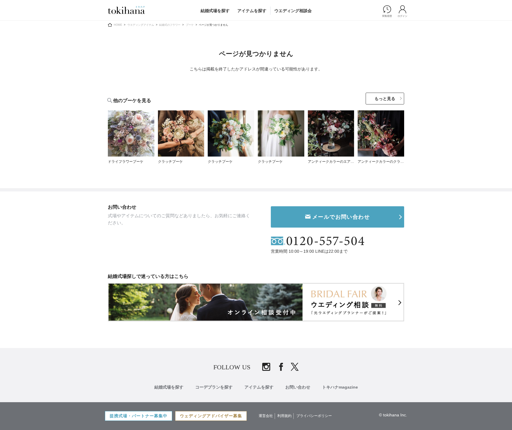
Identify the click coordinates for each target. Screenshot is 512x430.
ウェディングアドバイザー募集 (211, 415)
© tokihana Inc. (393, 415)
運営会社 (266, 416)
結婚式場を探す (215, 10)
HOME (118, 24)
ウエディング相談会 (293, 10)
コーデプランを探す (214, 387)
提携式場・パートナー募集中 (138, 415)
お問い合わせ (297, 387)
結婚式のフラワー (169, 24)
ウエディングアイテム (140, 24)
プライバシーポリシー (314, 416)
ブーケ (190, 24)
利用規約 (284, 416)
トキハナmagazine (340, 387)
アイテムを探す (251, 10)
